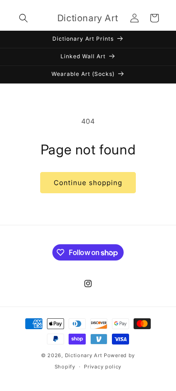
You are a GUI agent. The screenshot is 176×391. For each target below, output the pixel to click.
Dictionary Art (83, 355)
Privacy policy (102, 366)
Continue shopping (88, 182)
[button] (23, 18)
